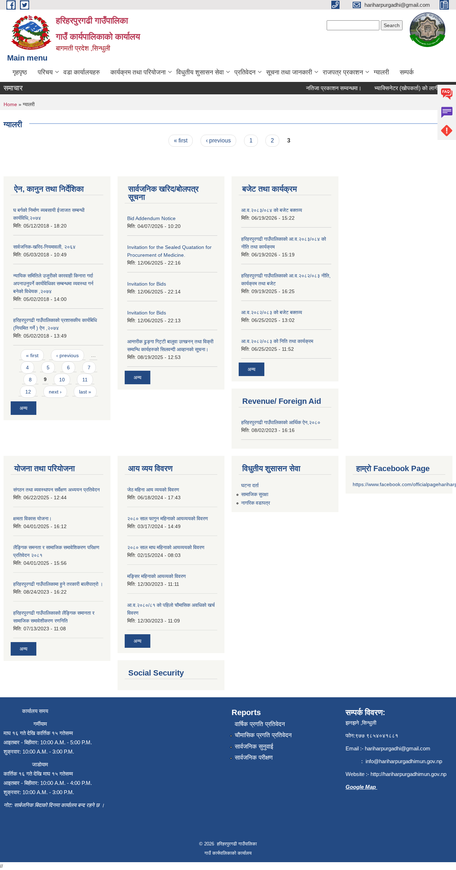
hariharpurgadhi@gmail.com (397, 748)
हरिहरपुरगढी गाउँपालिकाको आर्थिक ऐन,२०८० (280, 422)
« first (180, 140)
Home (10, 104)
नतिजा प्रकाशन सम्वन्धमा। (327, 88)
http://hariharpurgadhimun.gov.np (408, 774)
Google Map (361, 787)
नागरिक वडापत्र (255, 503)
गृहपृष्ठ (19, 72)
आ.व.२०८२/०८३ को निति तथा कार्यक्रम (277, 341)
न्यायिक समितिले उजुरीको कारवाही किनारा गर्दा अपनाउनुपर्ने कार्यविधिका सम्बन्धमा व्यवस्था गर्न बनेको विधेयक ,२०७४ (53, 283)
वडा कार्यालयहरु (81, 72)
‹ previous (218, 140)
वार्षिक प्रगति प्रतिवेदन (260, 724)
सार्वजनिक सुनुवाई (254, 746)
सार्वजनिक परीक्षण (254, 757)
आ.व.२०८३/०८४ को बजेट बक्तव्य (271, 210)
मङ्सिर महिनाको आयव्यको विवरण (156, 576)
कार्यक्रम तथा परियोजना (138, 72)
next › (55, 392)
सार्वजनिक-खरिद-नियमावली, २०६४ (44, 247)
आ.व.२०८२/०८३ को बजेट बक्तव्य (271, 312)
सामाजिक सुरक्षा (254, 494)
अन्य (23, 408)
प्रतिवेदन (244, 72)
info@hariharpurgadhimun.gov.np (404, 761)
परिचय (45, 72)
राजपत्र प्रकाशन (343, 72)
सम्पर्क (407, 72)
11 (85, 379)
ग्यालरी (381, 72)
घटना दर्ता (250, 485)
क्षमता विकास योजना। (32, 518)
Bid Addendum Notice (151, 218)
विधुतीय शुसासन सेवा (200, 72)
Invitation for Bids (146, 284)
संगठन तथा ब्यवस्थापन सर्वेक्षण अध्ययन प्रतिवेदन (56, 490)
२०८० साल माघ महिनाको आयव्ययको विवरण (165, 547)
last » (85, 392)
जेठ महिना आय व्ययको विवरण (153, 490)
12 (28, 392)
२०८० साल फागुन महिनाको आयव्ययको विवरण (167, 518)
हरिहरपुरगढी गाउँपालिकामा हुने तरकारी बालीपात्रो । (58, 584)
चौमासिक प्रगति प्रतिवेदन (263, 735)
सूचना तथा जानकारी (289, 72)
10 (62, 379)
